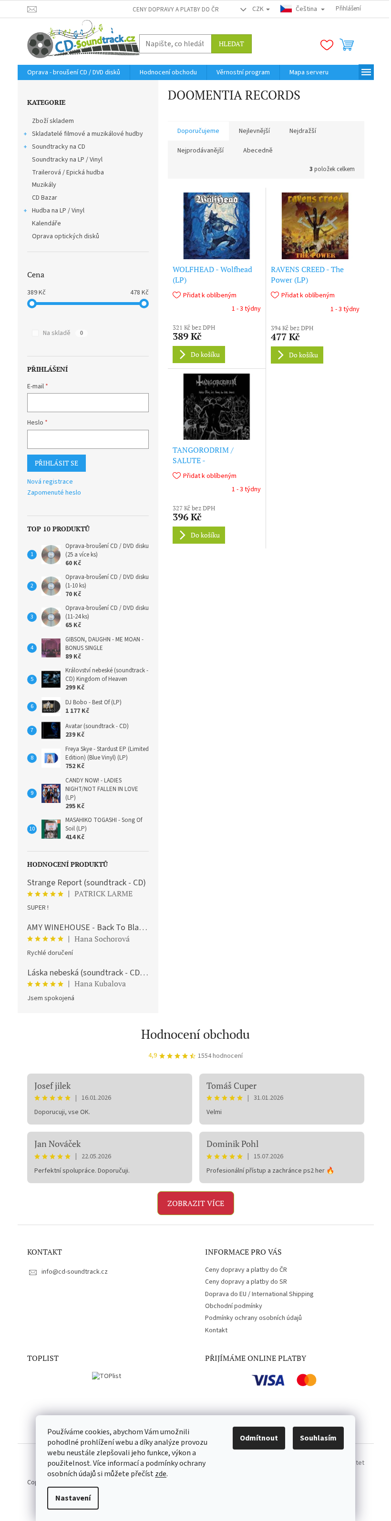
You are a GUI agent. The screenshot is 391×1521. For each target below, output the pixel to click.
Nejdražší (302, 131)
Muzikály (44, 185)
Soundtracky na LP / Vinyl (67, 159)
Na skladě (63, 333)
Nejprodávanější (200, 150)
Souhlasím (318, 1438)
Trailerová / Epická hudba (68, 172)
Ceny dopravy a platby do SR (246, 1282)
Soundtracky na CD (58, 147)
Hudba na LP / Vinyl (58, 210)
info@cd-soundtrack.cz (74, 1272)
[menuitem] (74, 72)
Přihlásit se (56, 462)
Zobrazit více (195, 1203)
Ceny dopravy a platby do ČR (176, 9)
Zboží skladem (53, 121)
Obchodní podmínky (233, 1306)
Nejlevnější (254, 131)
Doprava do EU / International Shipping (259, 1294)
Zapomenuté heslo (54, 492)
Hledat (231, 43)
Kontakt (216, 1330)
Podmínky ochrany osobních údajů (253, 1318)
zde (160, 1474)
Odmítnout (259, 1438)
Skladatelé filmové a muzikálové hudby (87, 134)
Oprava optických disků (65, 236)
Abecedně (258, 150)
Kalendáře (46, 223)
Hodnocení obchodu (195, 1034)
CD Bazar (44, 198)
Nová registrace (50, 482)
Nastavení (73, 1498)
